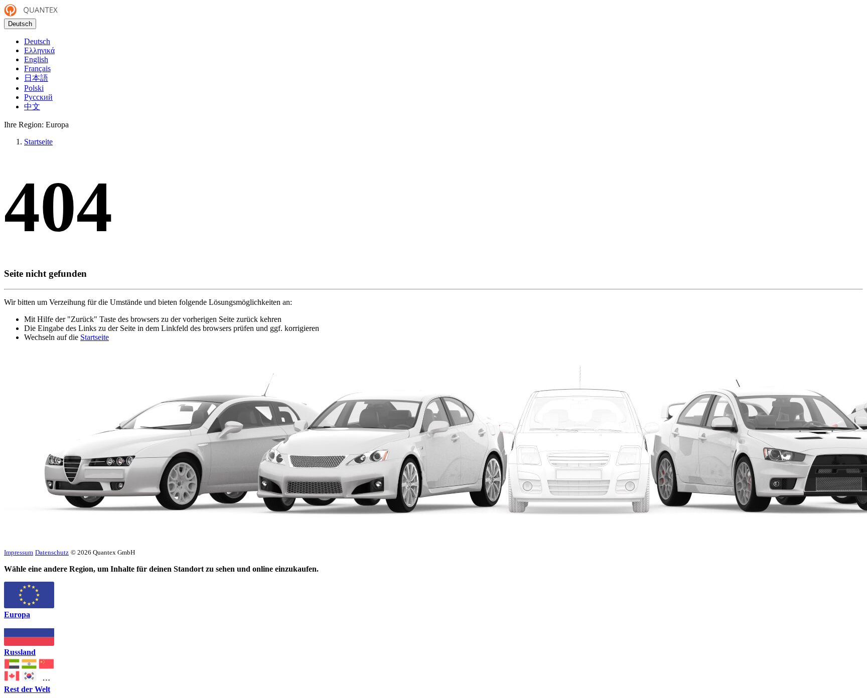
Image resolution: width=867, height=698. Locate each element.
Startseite (94, 337)
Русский (38, 97)
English (36, 59)
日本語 (36, 78)
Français (37, 68)
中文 (32, 106)
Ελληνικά (39, 50)
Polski (34, 88)
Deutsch (20, 24)
